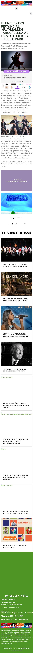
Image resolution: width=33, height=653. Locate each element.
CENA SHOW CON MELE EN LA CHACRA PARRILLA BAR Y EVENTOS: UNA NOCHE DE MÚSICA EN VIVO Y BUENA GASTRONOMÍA (15, 335)
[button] (16, 8)
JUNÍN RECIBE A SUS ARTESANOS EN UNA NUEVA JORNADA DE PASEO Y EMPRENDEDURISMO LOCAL (15, 441)
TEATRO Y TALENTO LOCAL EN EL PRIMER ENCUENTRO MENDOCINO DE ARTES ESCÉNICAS (15, 477)
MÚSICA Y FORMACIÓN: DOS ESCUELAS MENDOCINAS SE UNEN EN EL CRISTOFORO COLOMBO (16, 405)
